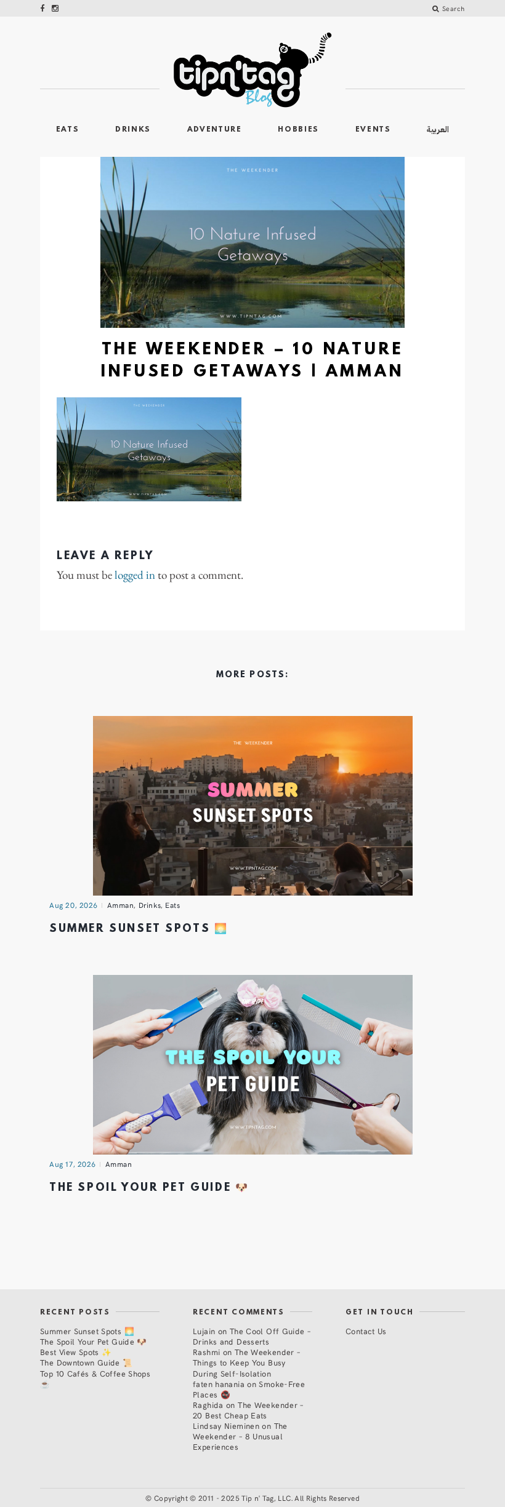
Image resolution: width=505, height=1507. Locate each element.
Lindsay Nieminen (226, 1425)
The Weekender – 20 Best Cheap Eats (248, 1409)
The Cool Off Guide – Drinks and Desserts (251, 1336)
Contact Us (366, 1331)
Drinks (133, 129)
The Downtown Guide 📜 (86, 1362)
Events (373, 129)
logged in (135, 575)
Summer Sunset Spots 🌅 (138, 929)
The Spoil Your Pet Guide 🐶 (149, 1188)
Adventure (214, 129)
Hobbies (298, 129)
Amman (120, 905)
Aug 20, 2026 (73, 905)
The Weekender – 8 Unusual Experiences (240, 1436)
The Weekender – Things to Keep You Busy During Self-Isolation (246, 1362)
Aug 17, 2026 (72, 1164)
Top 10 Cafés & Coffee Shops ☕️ (95, 1378)
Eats (67, 129)
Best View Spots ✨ (75, 1351)
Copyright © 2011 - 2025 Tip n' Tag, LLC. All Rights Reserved (257, 1498)
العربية (438, 129)
